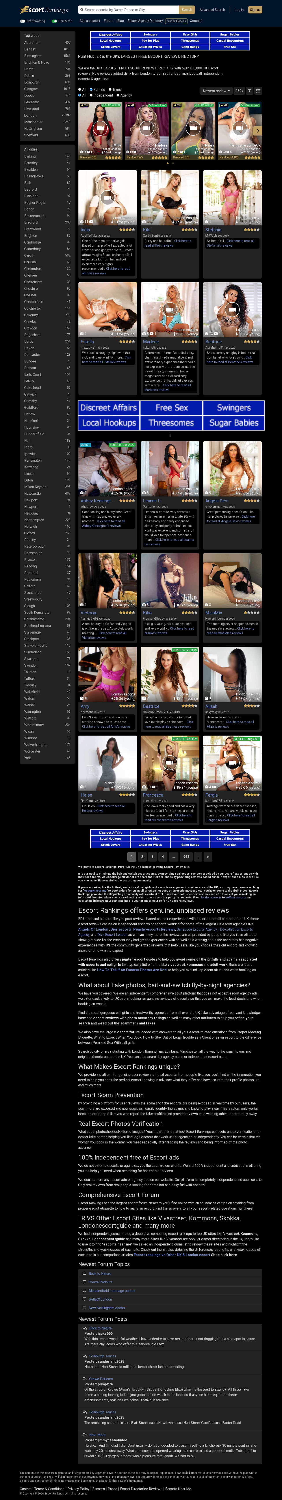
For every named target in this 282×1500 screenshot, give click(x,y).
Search (187, 9)
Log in (239, 10)
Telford (29, 679)
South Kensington (37, 612)
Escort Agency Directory (145, 21)
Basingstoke (34, 176)
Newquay (31, 513)
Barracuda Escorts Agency (197, 929)
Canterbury (32, 249)
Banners (98, 1489)
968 (186, 857)
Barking (30, 156)
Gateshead (32, 388)
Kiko (147, 612)
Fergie (211, 795)
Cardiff (29, 255)
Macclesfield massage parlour (112, 1291)
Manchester (33, 122)
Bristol (29, 69)
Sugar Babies (176, 21)
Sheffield (31, 135)
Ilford (28, 447)
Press (112, 1489)
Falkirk (29, 381)
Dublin (29, 76)
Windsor (30, 738)
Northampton (34, 520)
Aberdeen (31, 43)
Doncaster (32, 355)
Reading (30, 566)
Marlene (151, 341)
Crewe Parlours (101, 1282)
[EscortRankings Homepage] (47, 10)
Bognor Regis (34, 203)
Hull (27, 441)
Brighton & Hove (36, 62)
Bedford (30, 189)
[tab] (167, 163)
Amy (85, 706)
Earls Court (32, 374)
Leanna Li (152, 501)
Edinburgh (31, 82)
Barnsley (31, 163)
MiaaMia (213, 612)
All (84, 89)
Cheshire (31, 288)
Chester (30, 295)
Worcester (32, 751)
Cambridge (32, 242)
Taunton (30, 672)
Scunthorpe (33, 593)
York (27, 758)
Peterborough (34, 546)
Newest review (215, 91)
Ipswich (30, 454)
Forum (108, 21)
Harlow (29, 414)
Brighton (30, 236)
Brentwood (32, 229)
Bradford (31, 222)
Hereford (31, 421)
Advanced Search (212, 10)
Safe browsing (36, 20)
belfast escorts (235, 897)
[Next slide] (257, 131)
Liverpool (31, 109)
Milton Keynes (35, 487)
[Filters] (249, 91)
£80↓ (239, 91)
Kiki (146, 229)
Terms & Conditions (49, 1489)
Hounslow (32, 427)
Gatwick (30, 394)
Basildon (31, 169)
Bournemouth (34, 216)
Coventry (31, 315)
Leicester (31, 102)
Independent (103, 95)
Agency (126, 95)
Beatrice (213, 341)
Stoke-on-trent (35, 645)
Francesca (153, 795)
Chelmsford (33, 269)
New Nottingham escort (107, 1308)
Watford (30, 718)
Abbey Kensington (97, 501)
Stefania (213, 229)
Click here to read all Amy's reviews (106, 726)
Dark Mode (65, 20)
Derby (28, 341)
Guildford (31, 407)
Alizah (211, 706)
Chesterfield (33, 302)
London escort (198, 1255)
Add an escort (90, 21)
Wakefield (32, 692)
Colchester (32, 308)
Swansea (31, 659)
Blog (120, 21)
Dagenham (32, 335)
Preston (30, 560)
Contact (196, 21)
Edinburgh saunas (102, 1356)
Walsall (29, 698)
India (85, 229)
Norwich (30, 526)
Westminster (34, 725)
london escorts (211, 897)
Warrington (32, 712)
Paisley (30, 540)
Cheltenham (33, 282)
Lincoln (29, 474)
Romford (31, 573)
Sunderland (32, 652)
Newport (30, 500)
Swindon (30, 665)
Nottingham (33, 128)
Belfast (29, 49)
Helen (86, 795)
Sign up (255, 10)
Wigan (29, 731)
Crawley (30, 322)
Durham (30, 368)
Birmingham (33, 56)
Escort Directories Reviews (141, 1489)
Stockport (31, 639)
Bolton (29, 209)
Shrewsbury (33, 599)
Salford (29, 586)
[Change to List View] (258, 91)
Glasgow (31, 89)
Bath (27, 183)
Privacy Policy (78, 1489)
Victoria (88, 612)
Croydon (30, 328)
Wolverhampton (36, 745)
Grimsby (30, 401)
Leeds (29, 95)
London (30, 115)
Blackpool (31, 196)
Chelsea (30, 275)
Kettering (31, 467)
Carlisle (30, 262)
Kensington (33, 460)
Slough (29, 606)
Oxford (29, 533)
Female (99, 89)
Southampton (34, 619)
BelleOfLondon (100, 1299)
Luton (28, 480)
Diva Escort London (112, 935)
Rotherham (32, 579)
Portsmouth (33, 553)
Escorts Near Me (178, 1489)
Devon (29, 348)
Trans (117, 89)
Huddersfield (34, 434)
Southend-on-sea (37, 626)
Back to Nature (100, 1273)
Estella (87, 341)
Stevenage (32, 632)
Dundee (30, 361)
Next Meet (97, 1435)
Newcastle (32, 493)
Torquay (30, 685)
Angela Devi (216, 501)
